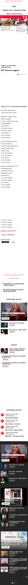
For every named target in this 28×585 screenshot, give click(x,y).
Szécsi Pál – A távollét (15, 471)
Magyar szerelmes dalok (8, 313)
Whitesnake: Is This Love (16, 508)
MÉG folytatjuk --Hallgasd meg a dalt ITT (14, 275)
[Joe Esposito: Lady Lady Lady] (4, 516)
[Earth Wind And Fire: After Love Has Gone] (4, 523)
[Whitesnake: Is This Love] (4, 510)
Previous (1, 26)
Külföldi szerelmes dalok (16, 498)
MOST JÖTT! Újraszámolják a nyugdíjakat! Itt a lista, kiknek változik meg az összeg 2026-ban (22, 29)
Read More (12, 325)
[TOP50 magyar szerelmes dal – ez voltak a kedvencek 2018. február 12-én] (4, 569)
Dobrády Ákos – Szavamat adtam (14, 10)
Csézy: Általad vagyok (14, 14)
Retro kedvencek (20, 313)
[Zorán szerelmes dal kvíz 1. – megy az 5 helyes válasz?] (4, 350)
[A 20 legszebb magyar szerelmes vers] (4, 553)
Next (27, 26)
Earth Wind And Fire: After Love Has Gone (17, 522)
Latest (14, 6)
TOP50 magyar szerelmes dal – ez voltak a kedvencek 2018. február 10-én (18, 560)
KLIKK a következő (14, 278)
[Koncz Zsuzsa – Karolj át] (4, 325)
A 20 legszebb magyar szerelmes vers (16, 552)
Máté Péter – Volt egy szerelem (14, 436)
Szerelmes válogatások (16, 540)
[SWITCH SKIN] (24, 16)
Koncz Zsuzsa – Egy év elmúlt (17, 329)
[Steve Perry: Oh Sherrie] (14, 497)
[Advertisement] (14, 48)
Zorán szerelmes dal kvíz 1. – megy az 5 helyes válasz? (17, 349)
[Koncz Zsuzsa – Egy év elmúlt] (4, 331)
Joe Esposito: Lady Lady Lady (18, 515)
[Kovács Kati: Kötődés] (14, 312)
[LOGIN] (26, 16)
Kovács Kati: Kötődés (11, 418)
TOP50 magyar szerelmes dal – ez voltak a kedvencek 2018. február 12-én (18, 569)
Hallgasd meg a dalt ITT (8, 231)
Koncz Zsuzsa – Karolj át (16, 323)
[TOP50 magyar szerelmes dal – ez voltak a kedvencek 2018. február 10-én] (4, 560)
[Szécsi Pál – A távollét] (4, 473)
